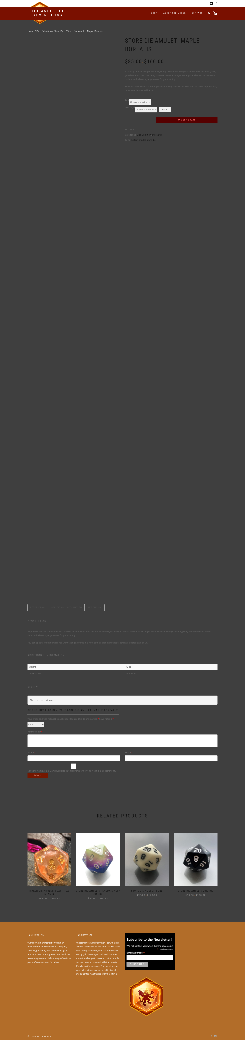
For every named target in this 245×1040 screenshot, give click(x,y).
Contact (197, 13)
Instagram (211, 4)
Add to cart (188, 120)
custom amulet (138, 139)
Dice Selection (44, 31)
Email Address (135, 952)
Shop (154, 13)
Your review (35, 731)
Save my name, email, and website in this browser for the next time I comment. (72, 770)
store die (151, 139)
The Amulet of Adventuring (47, 13)
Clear (165, 109)
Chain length (130, 108)
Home (31, 31)
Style (127, 100)
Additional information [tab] (66, 607)
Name (32, 752)
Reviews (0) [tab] (95, 607)
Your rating (106, 718)
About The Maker (174, 13)
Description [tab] (38, 607)
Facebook (216, 4)
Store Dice (59, 31)
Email (128, 752)
